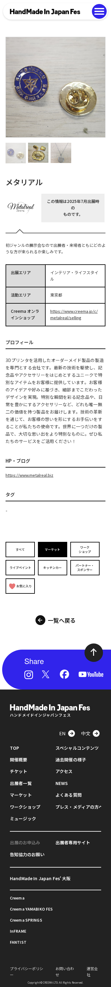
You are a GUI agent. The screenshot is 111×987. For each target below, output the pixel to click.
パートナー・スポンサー (85, 567)
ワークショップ (85, 549)
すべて (20, 549)
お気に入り (24, 586)
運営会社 (92, 971)
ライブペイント (20, 567)
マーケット (52, 549)
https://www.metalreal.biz (29, 475)
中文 (85, 733)
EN (62, 733)
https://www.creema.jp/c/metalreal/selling (74, 314)
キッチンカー (52, 567)
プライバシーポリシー (26, 971)
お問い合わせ (65, 971)
